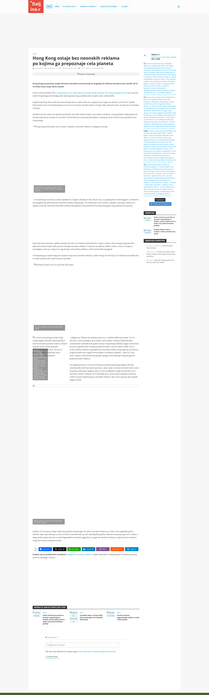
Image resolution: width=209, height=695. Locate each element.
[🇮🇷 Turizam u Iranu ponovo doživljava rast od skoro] (160, 146)
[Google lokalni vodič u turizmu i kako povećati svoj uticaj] (148, 231)
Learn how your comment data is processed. (97, 651)
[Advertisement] (104, 30)
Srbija (57, 6)
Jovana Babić (39, 68)
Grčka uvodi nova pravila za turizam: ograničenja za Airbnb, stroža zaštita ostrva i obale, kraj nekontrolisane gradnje (54, 619)
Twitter (88, 554)
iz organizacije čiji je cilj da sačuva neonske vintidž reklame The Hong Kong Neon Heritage (93, 93)
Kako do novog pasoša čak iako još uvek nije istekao (160, 261)
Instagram (71, 554)
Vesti (49, 6)
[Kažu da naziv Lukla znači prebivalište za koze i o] (160, 112)
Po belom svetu (69, 6)
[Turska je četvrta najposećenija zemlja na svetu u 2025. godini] (111, 614)
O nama (124, 6)
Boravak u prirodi (87, 6)
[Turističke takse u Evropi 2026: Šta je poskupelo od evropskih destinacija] (74, 617)
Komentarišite (99, 68)
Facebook (80, 554)
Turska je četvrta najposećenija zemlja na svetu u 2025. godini (128, 617)
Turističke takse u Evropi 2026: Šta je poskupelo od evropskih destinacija (91, 617)
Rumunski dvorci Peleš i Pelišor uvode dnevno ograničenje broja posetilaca (160, 254)
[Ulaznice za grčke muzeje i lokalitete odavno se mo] (160, 78)
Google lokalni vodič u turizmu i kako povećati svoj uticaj (164, 231)
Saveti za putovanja (108, 6)
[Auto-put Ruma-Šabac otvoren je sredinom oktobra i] (160, 180)
